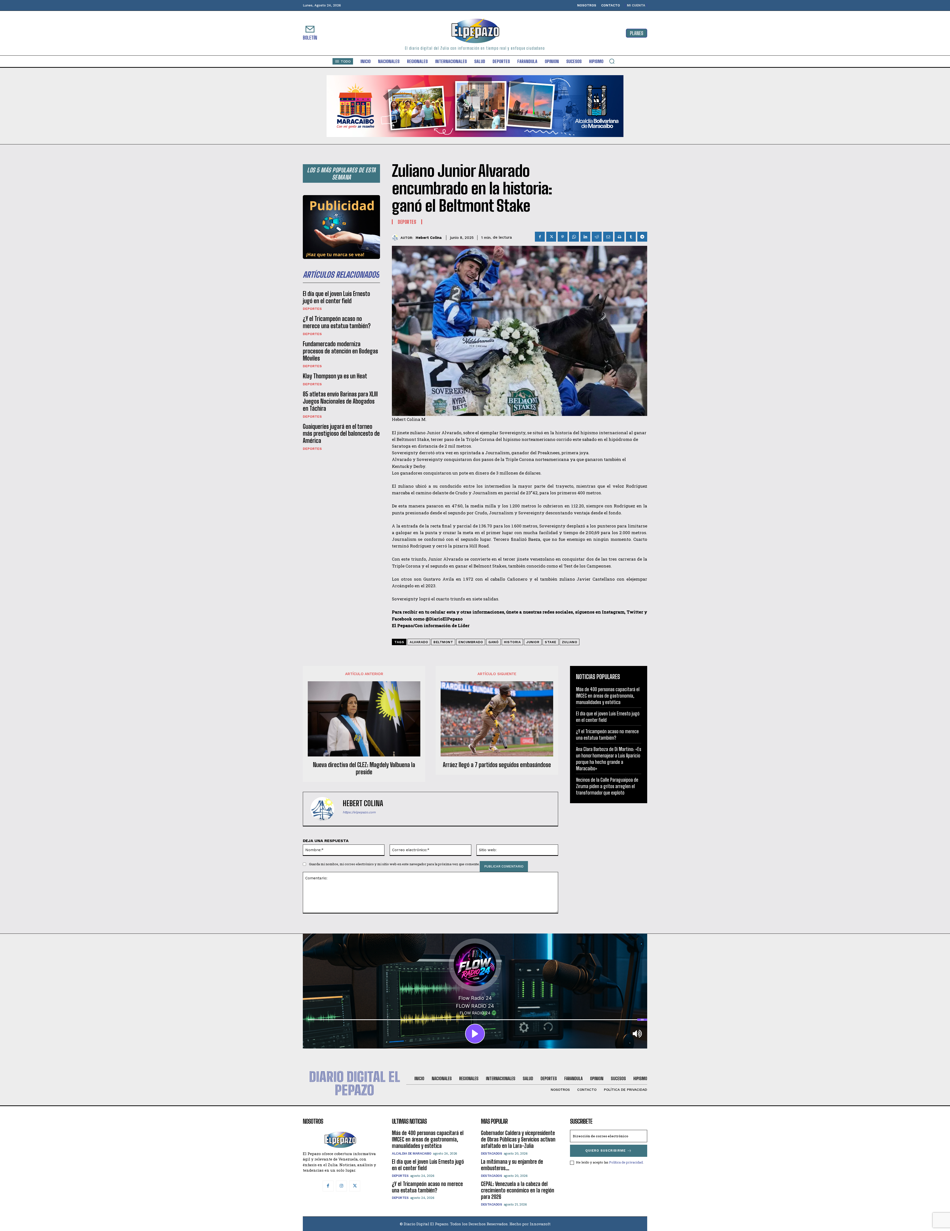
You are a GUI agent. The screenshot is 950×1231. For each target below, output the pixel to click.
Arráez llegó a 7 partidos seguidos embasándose (497, 764)
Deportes (312, 308)
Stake (550, 642)
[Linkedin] (585, 237)
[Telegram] (642, 237)
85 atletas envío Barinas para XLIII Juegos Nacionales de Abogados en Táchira (340, 401)
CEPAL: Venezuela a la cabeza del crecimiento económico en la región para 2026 (517, 1190)
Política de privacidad (626, 1162)
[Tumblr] (631, 237)
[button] (612, 61)
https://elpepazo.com (359, 812)
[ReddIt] (597, 237)
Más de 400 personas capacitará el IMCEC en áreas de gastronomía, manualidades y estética (608, 695)
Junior (532, 642)
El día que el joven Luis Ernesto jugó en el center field (336, 297)
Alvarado (419, 642)
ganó (493, 642)
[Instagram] (341, 1186)
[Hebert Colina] (396, 237)
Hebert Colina (429, 237)
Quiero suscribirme (605, 1150)
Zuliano (569, 642)
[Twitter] (551, 237)
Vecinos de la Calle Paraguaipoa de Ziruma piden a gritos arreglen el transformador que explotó (607, 786)
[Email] (608, 237)
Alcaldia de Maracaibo (411, 1153)
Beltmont (443, 642)
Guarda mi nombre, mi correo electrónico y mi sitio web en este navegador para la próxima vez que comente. (394, 864)
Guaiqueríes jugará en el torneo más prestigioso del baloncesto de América (341, 433)
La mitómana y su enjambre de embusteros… (512, 1164)
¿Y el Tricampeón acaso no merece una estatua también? (337, 322)
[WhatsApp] (574, 237)
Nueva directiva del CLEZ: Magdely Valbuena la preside (364, 768)
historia (512, 642)
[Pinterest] (563, 237)
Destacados (491, 1153)
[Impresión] (619, 237)
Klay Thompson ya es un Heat (335, 376)
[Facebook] (540, 237)
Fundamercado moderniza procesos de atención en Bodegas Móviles (340, 351)
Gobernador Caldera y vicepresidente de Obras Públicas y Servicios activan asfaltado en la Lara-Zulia (518, 1139)
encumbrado (470, 642)
